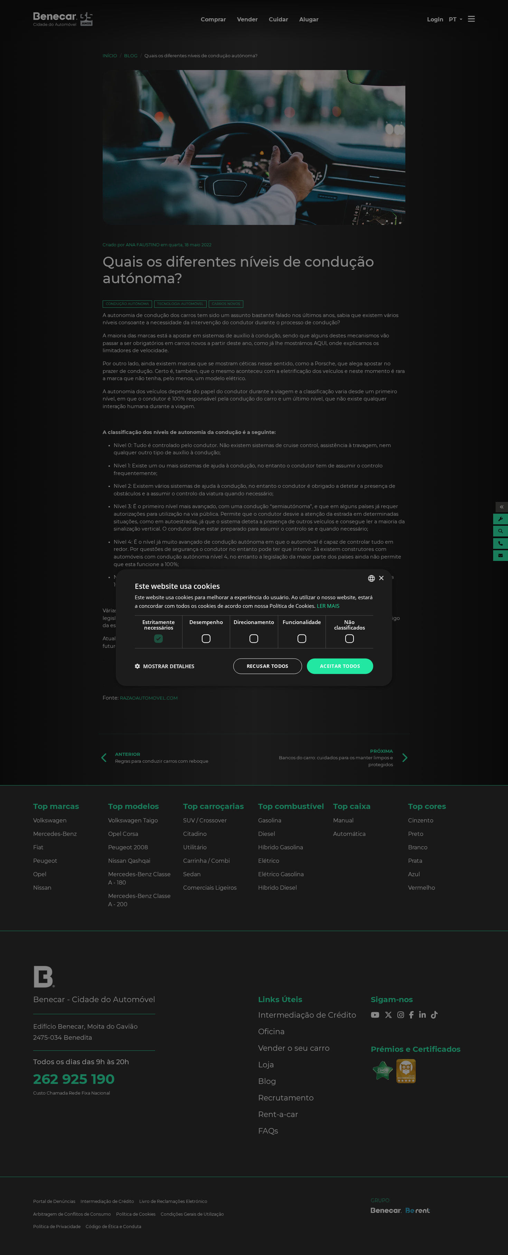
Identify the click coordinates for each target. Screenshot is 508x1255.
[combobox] (371, 578)
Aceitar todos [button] (340, 666)
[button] (164, 666)
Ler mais (328, 605)
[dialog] (254, 627)
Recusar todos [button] (268, 666)
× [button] (381, 578)
